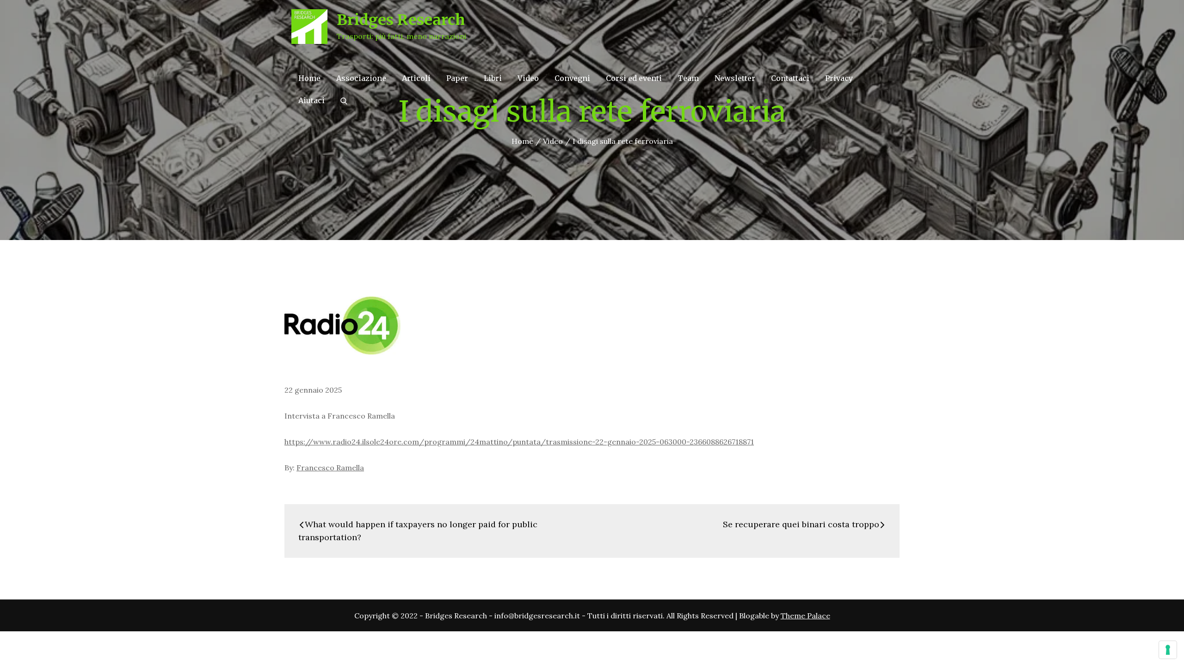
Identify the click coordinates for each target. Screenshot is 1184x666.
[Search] (343, 100)
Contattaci (790, 78)
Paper (457, 78)
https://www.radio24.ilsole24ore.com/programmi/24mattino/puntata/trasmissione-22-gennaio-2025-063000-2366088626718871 (519, 441)
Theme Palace (805, 615)
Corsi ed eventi (634, 78)
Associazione (361, 78)
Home (309, 78)
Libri (493, 78)
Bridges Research (401, 20)
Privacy (839, 78)
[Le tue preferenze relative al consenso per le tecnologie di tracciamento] (1168, 650)
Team (688, 78)
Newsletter (735, 78)
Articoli (416, 78)
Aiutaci (311, 100)
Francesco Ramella (330, 467)
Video (528, 78)
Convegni (572, 78)
